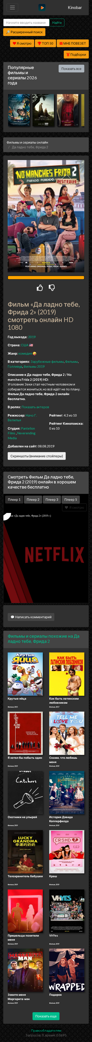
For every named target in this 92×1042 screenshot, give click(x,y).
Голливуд (15, 366)
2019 (32, 337)
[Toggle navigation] (12, 7)
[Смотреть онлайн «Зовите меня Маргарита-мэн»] (25, 970)
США (24, 345)
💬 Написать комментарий (31, 617)
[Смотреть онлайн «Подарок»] (66, 970)
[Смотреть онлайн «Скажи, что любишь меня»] (66, 733)
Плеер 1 (14, 499)
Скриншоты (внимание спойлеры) (36, 456)
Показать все (71, 68)
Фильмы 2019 (34, 366)
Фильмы (71, 361)
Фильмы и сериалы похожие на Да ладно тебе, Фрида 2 (43, 638)
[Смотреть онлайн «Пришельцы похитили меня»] (25, 910)
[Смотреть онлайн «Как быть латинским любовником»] (66, 673)
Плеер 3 (52, 499)
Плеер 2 (33, 499)
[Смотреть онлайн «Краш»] (66, 851)
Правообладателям (46, 1030)
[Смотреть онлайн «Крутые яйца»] (25, 673)
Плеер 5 (70, 499)
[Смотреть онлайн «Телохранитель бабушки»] (25, 851)
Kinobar (75, 7)
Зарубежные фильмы (47, 361)
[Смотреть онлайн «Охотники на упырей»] (25, 792)
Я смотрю (76, 507)
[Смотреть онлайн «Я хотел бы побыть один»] (25, 733)
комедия (25, 353)
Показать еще (46, 1016)
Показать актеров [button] (35, 407)
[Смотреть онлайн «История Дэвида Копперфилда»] (66, 792)
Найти (57, 22)
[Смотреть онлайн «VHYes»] (66, 910)
